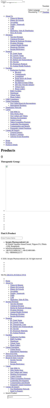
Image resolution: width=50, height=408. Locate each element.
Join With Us (15, 112)
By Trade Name (16, 53)
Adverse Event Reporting (19, 137)
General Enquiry (16, 132)
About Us (9, 16)
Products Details (12, 145)
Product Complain (17, 134)
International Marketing (18, 351)
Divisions (9, 35)
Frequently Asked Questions (20, 128)
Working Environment (18, 118)
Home (8, 141)
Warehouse (14, 93)
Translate (45, 12)
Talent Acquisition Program (20, 122)
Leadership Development (19, 124)
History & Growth (17, 20)
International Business (18, 105)
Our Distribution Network (19, 389)
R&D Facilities (15, 91)
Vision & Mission (16, 18)
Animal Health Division (19, 45)
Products (9, 51)
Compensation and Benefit (20, 126)
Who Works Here (16, 114)
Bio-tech (18, 72)
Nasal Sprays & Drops (23, 78)
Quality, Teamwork (17, 24)
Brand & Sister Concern (14, 358)
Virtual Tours (20, 87)
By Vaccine (14, 62)
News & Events (16, 33)
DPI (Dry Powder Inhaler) (24, 85)
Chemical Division (17, 39)
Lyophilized (19, 76)
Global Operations (12, 101)
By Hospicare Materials (19, 331)
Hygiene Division (16, 43)
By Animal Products (17, 333)
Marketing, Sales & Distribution (22, 31)
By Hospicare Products (18, 64)
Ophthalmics (19, 80)
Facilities (9, 68)
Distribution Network (13, 107)
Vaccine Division (16, 37)
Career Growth (15, 120)
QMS (12, 26)
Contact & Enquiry (13, 130)
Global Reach (15, 349)
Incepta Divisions (12, 302)
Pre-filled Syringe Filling (24, 83)
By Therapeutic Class (18, 58)
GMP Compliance (12, 99)
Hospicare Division (17, 47)
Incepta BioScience (17, 49)
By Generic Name (17, 56)
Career (8, 110)
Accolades (14, 22)
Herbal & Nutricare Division (20, 41)
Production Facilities (17, 70)
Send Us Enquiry (16, 391)
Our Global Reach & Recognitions (23, 103)
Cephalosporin (20, 74)
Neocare (13, 362)
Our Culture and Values (19, 116)
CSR (12, 29)
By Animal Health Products (20, 66)
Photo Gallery (20, 89)
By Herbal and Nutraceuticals (21, 60)
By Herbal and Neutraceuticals (21, 327)
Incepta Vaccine (16, 360)
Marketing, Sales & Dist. (19, 300)
